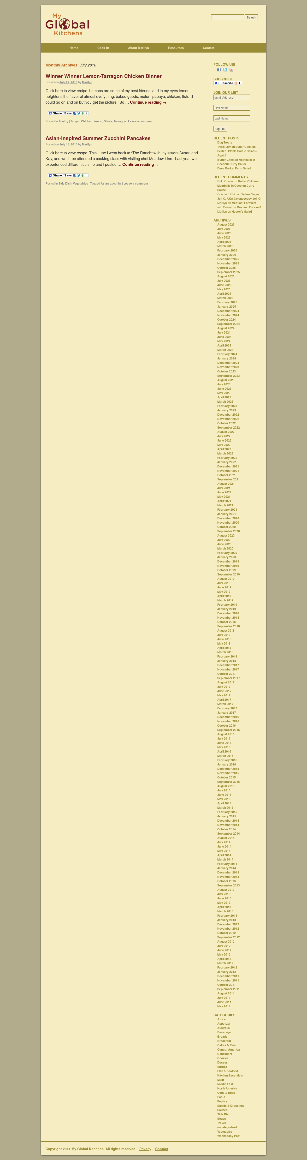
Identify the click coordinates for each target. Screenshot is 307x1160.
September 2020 (228, 531)
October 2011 (226, 984)
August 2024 (226, 328)
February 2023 (227, 406)
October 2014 (226, 829)
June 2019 (224, 587)
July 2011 (223, 997)
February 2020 (227, 552)
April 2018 (224, 648)
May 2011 (223, 1006)
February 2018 (227, 656)
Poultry (63, 121)
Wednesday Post (228, 1136)
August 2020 (226, 535)
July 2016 (223, 738)
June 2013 (224, 898)
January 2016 (226, 764)
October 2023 (226, 371)
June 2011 (224, 1002)
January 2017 (226, 712)
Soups (221, 1118)
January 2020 (226, 557)
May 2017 (223, 695)
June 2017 (224, 691)
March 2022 (225, 453)
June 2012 (224, 950)
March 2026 (225, 246)
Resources (176, 47)
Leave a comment (140, 121)
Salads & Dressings (230, 1105)
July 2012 (223, 946)
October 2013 (226, 881)
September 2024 (228, 324)
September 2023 (228, 375)
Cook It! (103, 47)
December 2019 (228, 561)
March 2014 (225, 859)
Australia (223, 1028)
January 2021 (226, 514)
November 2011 (228, 980)
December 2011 (228, 976)
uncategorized (227, 1127)
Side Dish (65, 183)
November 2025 (228, 263)
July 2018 (223, 635)
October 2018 (226, 622)
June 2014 (224, 846)
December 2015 (228, 768)
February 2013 (227, 915)
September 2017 (228, 678)
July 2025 (223, 280)
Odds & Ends (226, 1092)
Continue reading (148, 102)
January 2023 (226, 410)
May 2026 (223, 237)
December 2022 (228, 414)
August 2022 (226, 432)
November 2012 (228, 928)
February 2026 (227, 250)
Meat (220, 1079)
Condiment (224, 1054)
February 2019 (227, 604)
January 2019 (226, 609)
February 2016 (227, 760)
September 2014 (228, 833)
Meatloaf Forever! (244, 203)
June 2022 (224, 440)
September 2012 (228, 937)
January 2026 (226, 254)
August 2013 (226, 889)
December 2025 (228, 259)
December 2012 (228, 924)
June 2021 (224, 492)
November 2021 (228, 470)
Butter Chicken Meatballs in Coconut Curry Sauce (236, 161)
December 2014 (228, 820)
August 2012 (226, 941)
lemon (98, 121)
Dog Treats (224, 142)
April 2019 (224, 596)
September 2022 (228, 427)
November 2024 (228, 315)
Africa (221, 1019)
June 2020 (224, 544)
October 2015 (226, 777)
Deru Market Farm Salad (234, 168)
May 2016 (223, 747)
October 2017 (226, 673)
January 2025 (226, 306)
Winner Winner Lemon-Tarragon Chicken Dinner (104, 75)
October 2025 (226, 267)
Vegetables (80, 183)
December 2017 (228, 665)
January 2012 (226, 971)
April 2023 (224, 397)
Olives (108, 121)
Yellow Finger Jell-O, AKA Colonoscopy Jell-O (238, 196)
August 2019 (226, 578)
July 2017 (223, 686)
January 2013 (226, 920)
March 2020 (225, 548)
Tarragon (120, 121)
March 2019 (225, 600)
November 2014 (228, 825)
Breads (222, 1036)
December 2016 (228, 717)
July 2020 (223, 540)
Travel (221, 1123)
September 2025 (228, 272)
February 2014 (227, 863)
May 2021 (223, 496)
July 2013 (223, 894)
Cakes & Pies (226, 1045)
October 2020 (226, 527)
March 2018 (225, 652)
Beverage (224, 1032)
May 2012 (223, 954)
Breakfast (224, 1041)
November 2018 (228, 617)
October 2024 (226, 319)
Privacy (145, 1148)
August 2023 (226, 380)
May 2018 (223, 643)
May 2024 (223, 341)
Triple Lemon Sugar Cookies (236, 146)
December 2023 (228, 362)
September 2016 (228, 730)
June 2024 (224, 337)
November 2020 (228, 522)
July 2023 (223, 384)
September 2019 (228, 574)
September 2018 (228, 626)
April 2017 (224, 699)
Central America (228, 1049)
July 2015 (223, 790)
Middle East (225, 1084)
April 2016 (224, 751)
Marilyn (87, 82)
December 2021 (228, 466)
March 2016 (225, 755)
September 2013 (228, 885)
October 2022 (226, 423)
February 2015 (227, 812)
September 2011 (228, 989)
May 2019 (223, 591)
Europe (222, 1066)
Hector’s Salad (242, 211)
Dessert (222, 1062)
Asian (105, 183)
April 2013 (224, 907)
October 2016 (226, 725)
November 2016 (228, 721)
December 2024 (228, 311)
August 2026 (226, 224)
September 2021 (228, 479)
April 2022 (224, 449)
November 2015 (228, 773)
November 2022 (228, 419)
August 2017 (226, 682)
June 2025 (224, 285)
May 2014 (223, 851)
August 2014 (226, 838)
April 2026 (224, 241)
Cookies (223, 1058)
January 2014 (226, 868)
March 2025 (225, 298)
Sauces (222, 1110)
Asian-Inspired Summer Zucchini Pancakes (98, 138)
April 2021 (224, 501)
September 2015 (228, 781)
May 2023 (223, 393)
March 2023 (225, 401)
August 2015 (226, 786)
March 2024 (225, 349)
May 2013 (223, 902)
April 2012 (224, 959)
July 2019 (223, 583)
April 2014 (224, 855)
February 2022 (227, 457)
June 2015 (224, 794)
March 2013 (225, 911)
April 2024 (224, 345)
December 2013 (228, 872)
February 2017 (227, 708)
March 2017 (225, 704)
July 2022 (223, 436)
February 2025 (227, 302)
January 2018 (226, 660)
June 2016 (224, 743)
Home (74, 47)
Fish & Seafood (227, 1071)
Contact (208, 47)
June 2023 (224, 388)
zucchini (115, 183)
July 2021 (223, 488)
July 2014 (223, 842)
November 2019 (228, 565)
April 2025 (224, 293)
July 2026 (223, 229)
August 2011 (226, 993)
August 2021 (226, 483)
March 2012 (225, 963)
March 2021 (225, 505)
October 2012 (226, 933)
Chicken (86, 121)
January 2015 (226, 816)
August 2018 (226, 630)
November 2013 (228, 876)
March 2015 (225, 807)
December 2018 (228, 613)
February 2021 (227, 509)
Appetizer (223, 1023)
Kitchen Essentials (230, 1075)
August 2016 (226, 734)
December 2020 (228, 518)
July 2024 (223, 332)
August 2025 (226, 276)
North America (227, 1088)
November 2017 (228, 669)
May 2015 (223, 799)
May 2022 (223, 444)
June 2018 (224, 639)
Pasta (221, 1097)
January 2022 (226, 462)
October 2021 (226, 475)
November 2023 (228, 367)
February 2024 (227, 354)
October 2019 (226, 570)
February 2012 (227, 967)
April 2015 (224, 803)
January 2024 (226, 358)
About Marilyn (138, 47)
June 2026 (224, 233)
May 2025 (223, 289)
